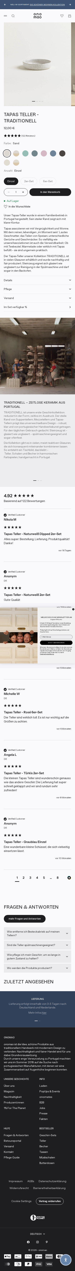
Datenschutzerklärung (47, 654)
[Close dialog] (73, 609)
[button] (66, 1260)
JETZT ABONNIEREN (56, 643)
